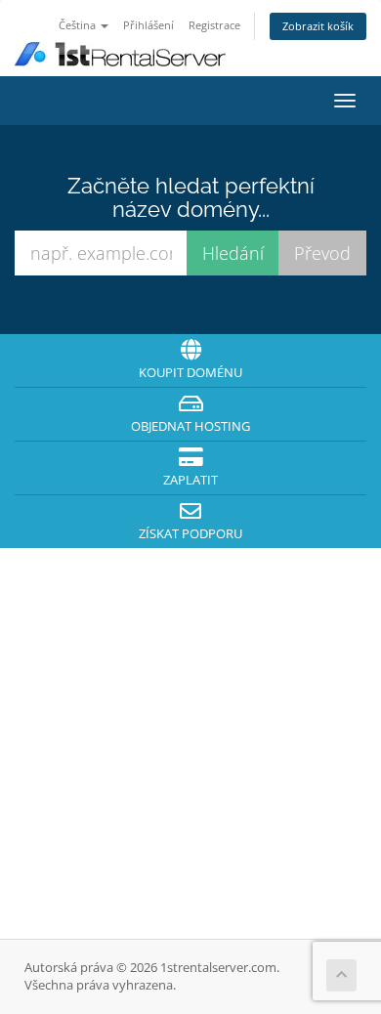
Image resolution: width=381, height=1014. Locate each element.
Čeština (79, 25)
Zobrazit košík (318, 26)
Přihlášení (148, 25)
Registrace (214, 25)
